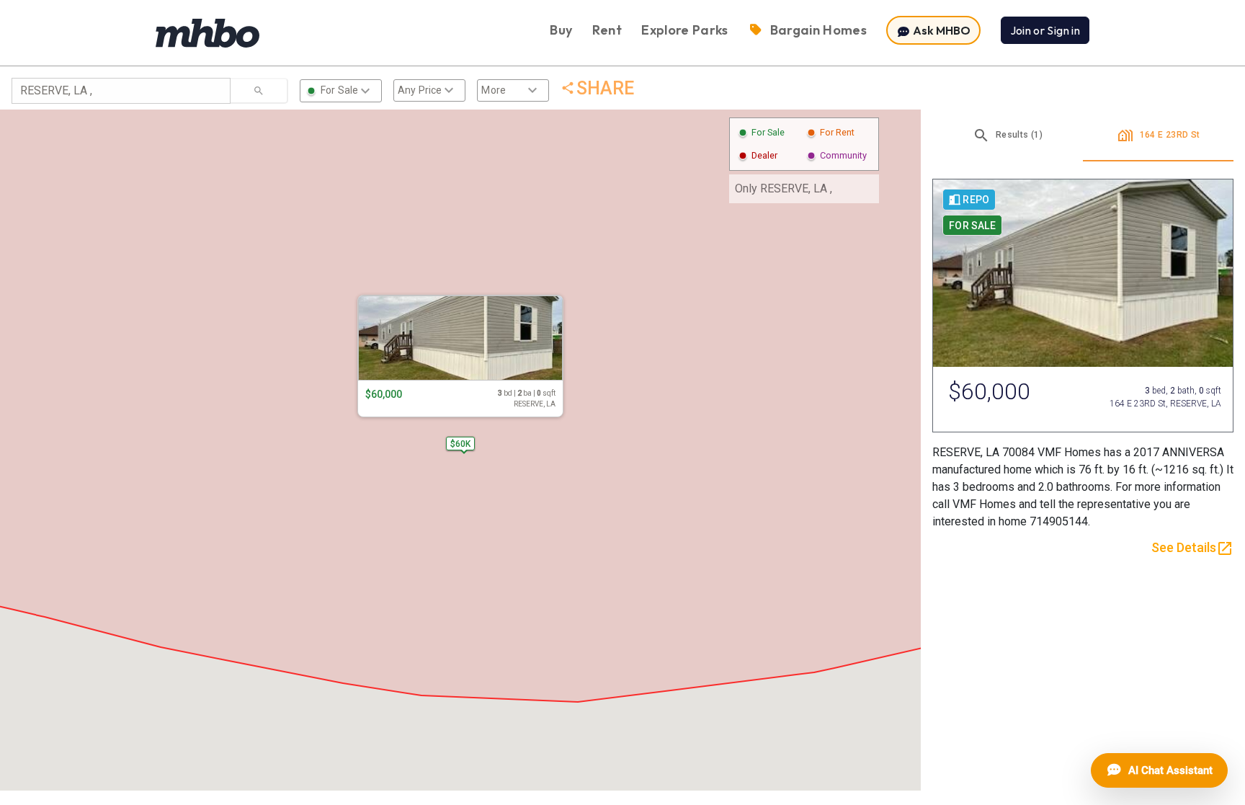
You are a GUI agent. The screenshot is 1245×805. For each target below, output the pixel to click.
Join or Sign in (1045, 30)
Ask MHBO (940, 30)
